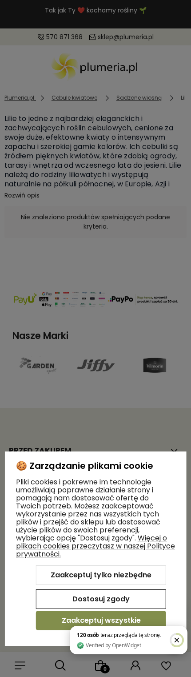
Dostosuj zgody (101, 599)
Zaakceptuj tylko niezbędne (101, 575)
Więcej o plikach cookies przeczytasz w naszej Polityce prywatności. (95, 546)
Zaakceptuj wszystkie (101, 620)
